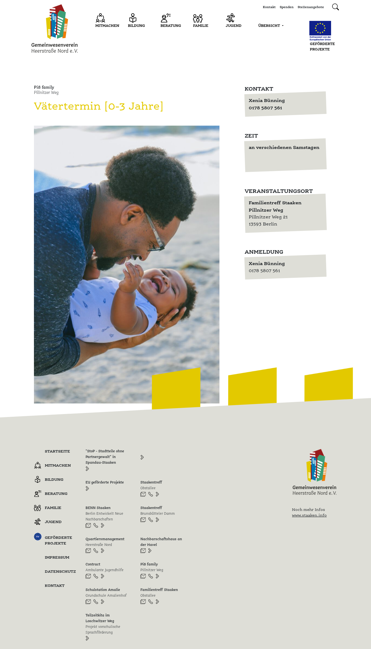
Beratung (171, 25)
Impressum (57, 557)
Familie (200, 25)
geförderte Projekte (58, 540)
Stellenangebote (311, 7)
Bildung (136, 25)
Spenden (287, 7)
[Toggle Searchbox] (335, 7)
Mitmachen (107, 25)
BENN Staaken (104, 513)
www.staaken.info (309, 515)
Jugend (233, 25)
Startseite (57, 451)
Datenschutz (60, 571)
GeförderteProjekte (322, 46)
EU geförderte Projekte (105, 482)
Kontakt (269, 7)
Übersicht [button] (269, 25)
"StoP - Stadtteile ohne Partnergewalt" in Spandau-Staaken (105, 457)
